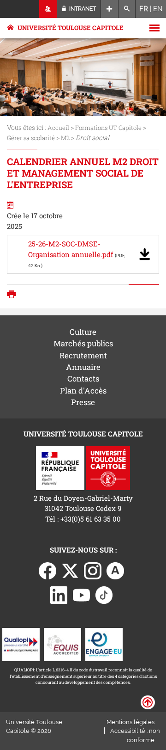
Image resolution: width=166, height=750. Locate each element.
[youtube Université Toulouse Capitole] (81, 594)
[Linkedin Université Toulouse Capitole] (59, 594)
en (158, 9)
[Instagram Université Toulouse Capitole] (92, 569)
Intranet (82, 9)
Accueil (58, 127)
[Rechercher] (127, 9)
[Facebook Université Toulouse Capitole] (47, 569)
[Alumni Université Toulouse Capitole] (115, 569)
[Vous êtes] (48, 9)
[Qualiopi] (21, 643)
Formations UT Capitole (108, 127)
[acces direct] (109, 9)
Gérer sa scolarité (31, 138)
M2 (65, 138)
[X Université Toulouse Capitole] (70, 569)
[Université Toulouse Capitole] (108, 467)
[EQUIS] (62, 643)
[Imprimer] (14, 295)
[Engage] (104, 643)
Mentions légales (130, 722)
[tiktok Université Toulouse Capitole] (104, 594)
